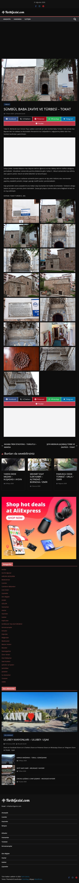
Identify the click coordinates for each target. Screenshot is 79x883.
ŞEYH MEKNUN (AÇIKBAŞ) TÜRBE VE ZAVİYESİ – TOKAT (61, 445)
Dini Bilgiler (6, 597)
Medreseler (6, 641)
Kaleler (4, 617)
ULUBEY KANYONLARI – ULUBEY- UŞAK (26, 739)
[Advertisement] (39, 37)
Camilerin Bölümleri (8, 586)
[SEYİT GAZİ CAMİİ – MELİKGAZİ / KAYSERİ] (8, 769)
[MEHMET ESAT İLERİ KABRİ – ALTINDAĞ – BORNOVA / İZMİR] (39, 460)
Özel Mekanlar (7, 658)
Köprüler (5, 634)
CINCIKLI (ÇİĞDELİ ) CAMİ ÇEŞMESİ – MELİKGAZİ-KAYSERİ (36, 779)
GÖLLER (4, 604)
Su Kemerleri (6, 675)
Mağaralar (5, 638)
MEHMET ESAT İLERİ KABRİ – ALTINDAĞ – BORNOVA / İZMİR (38, 478)
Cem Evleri (5, 590)
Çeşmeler (5, 593)
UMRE (4, 682)
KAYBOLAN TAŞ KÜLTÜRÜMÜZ (12, 624)
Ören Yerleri (6, 655)
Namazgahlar (6, 651)
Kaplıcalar (5, 621)
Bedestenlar (6, 580)
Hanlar (4, 610)
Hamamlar (5, 607)
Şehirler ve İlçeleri (8, 665)
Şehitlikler (5, 668)
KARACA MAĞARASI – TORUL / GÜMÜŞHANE (32, 758)
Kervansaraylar (7, 627)
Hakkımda (17, 19)
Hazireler (5, 614)
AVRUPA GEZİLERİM (8, 576)
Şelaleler (5, 672)
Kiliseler (4, 631)
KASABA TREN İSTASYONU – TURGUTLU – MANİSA (20, 445)
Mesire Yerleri (6, 644)
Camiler (4, 583)
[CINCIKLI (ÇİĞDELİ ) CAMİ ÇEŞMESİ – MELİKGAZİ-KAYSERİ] (8, 780)
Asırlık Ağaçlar (6, 573)
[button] (21, 211)
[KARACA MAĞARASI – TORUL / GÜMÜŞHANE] (8, 759)
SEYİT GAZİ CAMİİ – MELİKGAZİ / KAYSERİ (30, 768)
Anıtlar (4, 569)
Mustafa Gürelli (20, 113)
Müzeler (4, 648)
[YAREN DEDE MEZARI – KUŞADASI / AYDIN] (13, 460)
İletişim (28, 19)
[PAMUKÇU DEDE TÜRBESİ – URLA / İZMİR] (65, 460)
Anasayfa (6, 19)
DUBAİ (4, 600)
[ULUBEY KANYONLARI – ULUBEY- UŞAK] (39, 712)
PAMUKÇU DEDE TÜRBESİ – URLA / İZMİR (64, 477)
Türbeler (7, 104)
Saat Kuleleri (6, 661)
